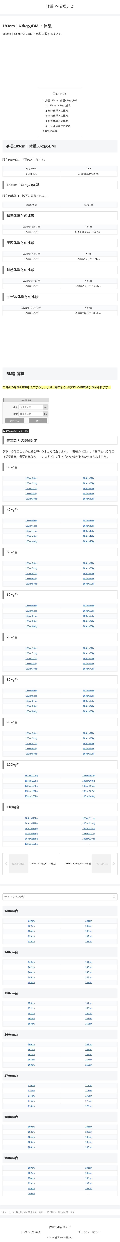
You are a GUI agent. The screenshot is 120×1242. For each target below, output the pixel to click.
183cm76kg (31, 663)
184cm (31, 1137)
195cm (88, 1178)
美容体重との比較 (58, 115)
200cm (31, 1193)
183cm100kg (31, 775)
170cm (31, 1085)
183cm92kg (31, 738)
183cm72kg (31, 653)
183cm (88, 1132)
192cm (31, 1173)
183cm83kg (89, 696)
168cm (31, 1065)
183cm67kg (89, 621)
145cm (88, 972)
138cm (31, 941)
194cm (31, 1178)
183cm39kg (89, 498)
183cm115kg (88, 828)
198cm (31, 1188)
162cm (31, 1049)
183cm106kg (31, 791)
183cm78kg (31, 668)
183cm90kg (31, 733)
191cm (88, 1168)
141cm (88, 962)
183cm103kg (88, 781)
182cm (31, 1132)
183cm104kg (31, 786)
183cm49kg (89, 541)
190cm (31, 1168)
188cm (31, 1147)
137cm (88, 936)
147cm (88, 977)
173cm (88, 1090)
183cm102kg (31, 781)
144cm (31, 972)
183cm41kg (89, 520)
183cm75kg (89, 658)
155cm (88, 1013)
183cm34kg (31, 488)
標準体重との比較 (58, 110)
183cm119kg (88, 838)
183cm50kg (31, 563)
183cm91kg (89, 733)
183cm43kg (89, 526)
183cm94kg (31, 743)
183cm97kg (89, 748)
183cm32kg (31, 483)
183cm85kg (89, 701)
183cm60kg (31, 605)
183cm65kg (89, 616)
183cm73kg (89, 653)
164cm (31, 1054)
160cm (31, 1044)
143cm (88, 967)
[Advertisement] (60, 62)
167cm (88, 1059)
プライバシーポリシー (89, 1232)
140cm (31, 962)
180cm (31, 1126)
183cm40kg (31, 520)
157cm (88, 1018)
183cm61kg (89, 605)
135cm (88, 931)
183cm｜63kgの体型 (59, 105)
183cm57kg (89, 578)
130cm (31, 921)
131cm (88, 921)
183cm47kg (89, 536)
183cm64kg (31, 616)
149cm (88, 982)
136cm (31, 936)
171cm (88, 1085)
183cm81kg (89, 690)
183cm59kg (89, 583)
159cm (88, 1023)
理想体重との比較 (58, 120)
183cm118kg (31, 838)
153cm (88, 1008)
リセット (38, 421)
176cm (31, 1101)
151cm (88, 1003)
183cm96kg (31, 748)
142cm (31, 967)
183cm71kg (89, 648)
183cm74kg (31, 658)
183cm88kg (31, 711)
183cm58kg (31, 583)
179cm (88, 1106)
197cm (88, 1183)
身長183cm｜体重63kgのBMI (61, 100)
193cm (88, 1173)
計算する (14, 421)
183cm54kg (31, 573)
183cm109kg (88, 796)
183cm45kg (89, 531)
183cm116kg (31, 833)
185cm (88, 1137)
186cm (31, 1142)
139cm (88, 941)
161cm (88, 1044)
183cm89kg (89, 711)
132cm (31, 926)
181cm (88, 1126)
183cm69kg (89, 626)
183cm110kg (31, 818)
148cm (31, 982)
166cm (31, 1059)
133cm (88, 926)
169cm (88, 1065)
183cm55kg (89, 573)
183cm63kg (89, 611)
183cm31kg (89, 478)
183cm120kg (31, 844)
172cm (31, 1090)
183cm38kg (31, 498)
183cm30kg (31, 478)
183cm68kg (31, 626)
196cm (31, 1183)
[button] (114, 897)
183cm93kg (89, 738)
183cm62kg (31, 611)
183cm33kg (89, 483)
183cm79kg (89, 668)
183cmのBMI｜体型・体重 (17, 431)
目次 (55, 93)
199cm (88, 1188)
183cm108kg (31, 796)
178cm (31, 1106)
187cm (88, 1142)
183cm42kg (31, 526)
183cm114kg (31, 828)
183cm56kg (31, 578)
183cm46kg (31, 536)
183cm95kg (89, 743)
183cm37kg (89, 493)
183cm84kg (31, 701)
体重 (15, 413)
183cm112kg (31, 823)
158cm (31, 1023)
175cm (88, 1096)
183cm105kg (88, 786)
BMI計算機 (51, 130)
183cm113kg (88, 823)
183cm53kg (89, 568)
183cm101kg (88, 775)
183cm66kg (31, 621)
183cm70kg (31, 648)
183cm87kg (89, 706)
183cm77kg (89, 663)
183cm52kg (31, 568)
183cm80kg (31, 690)
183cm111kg (88, 818)
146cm (31, 977)
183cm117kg (88, 833)
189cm (88, 1147)
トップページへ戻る (30, 1232)
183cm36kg (31, 493)
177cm (88, 1101)
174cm (31, 1096)
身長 (15, 407)
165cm (88, 1054)
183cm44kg (31, 531)
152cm (31, 1008)
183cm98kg (31, 753)
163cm (88, 1049)
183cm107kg (88, 791)
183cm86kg (31, 706)
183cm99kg (89, 753)
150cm (31, 1003)
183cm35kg (89, 488)
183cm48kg (31, 541)
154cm (31, 1013)
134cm (31, 931)
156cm (31, 1018)
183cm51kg (89, 563)
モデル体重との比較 (59, 125)
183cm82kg (31, 696)
